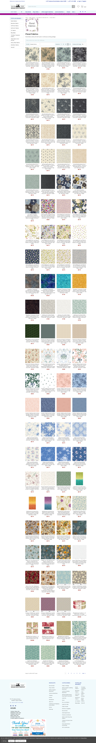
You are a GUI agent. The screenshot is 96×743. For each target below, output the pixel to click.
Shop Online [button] (14, 12)
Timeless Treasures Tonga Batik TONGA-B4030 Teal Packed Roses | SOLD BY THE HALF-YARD (63, 291)
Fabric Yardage (65, 685)
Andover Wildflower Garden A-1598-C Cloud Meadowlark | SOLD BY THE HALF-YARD (64, 614)
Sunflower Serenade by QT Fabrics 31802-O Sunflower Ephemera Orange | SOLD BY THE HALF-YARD (63, 537)
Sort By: (28, 44)
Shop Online (35, 12)
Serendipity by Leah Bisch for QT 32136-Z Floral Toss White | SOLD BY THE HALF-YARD (79, 242)
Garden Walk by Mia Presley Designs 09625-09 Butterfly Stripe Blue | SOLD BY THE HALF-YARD (79, 415)
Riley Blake (13, 32)
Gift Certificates (65, 727)
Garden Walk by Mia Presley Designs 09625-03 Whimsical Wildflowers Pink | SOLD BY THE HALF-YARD (48, 366)
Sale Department (66, 712)
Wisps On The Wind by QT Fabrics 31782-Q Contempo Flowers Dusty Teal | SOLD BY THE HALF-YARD (79, 537)
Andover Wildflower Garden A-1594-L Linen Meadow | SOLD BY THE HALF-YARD (32, 614)
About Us (51, 701)
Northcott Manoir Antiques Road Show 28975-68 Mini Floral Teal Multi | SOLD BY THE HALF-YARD (48, 341)
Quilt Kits (64, 698)
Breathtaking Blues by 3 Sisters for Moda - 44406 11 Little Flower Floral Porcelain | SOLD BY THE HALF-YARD (48, 167)
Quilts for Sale (65, 704)
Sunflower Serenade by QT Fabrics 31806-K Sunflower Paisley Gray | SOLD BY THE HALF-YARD (32, 537)
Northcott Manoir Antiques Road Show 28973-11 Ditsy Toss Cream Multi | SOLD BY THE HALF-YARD (79, 341)
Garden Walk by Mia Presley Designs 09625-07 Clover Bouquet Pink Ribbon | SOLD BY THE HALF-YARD (79, 366)
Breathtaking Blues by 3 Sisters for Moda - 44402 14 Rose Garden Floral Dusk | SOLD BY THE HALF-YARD (64, 116)
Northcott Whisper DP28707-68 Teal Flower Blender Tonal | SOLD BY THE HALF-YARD (64, 662)
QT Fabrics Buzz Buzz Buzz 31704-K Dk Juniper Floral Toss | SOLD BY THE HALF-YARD (64, 562)
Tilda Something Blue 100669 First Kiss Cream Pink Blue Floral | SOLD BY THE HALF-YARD (32, 464)
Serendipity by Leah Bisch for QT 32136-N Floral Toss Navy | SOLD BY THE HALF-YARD (32, 266)
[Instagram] (83, 12)
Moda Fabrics (14, 21)
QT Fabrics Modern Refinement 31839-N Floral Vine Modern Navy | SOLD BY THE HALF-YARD (63, 191)
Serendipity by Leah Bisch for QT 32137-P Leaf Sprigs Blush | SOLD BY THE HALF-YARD (63, 266)
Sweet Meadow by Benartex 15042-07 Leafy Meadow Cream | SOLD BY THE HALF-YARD (48, 488)
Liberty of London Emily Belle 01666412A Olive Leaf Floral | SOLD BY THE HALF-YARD (79, 316)
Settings (5, 741)
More (73, 12)
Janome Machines (59, 12)
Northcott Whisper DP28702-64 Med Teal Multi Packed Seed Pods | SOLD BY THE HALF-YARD (79, 638)
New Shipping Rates (23, 14)
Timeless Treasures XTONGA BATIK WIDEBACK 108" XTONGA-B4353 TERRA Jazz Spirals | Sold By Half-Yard (32, 292)
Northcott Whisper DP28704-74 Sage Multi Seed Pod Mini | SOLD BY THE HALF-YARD (48, 662)
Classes (68, 12)
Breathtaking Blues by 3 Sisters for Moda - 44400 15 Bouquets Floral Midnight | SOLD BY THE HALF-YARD (79, 64)
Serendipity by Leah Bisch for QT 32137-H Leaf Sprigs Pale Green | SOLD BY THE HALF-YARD (48, 266)
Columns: (58, 44)
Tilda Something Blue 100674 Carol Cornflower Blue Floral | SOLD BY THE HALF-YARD (63, 464)
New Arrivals (28, 12)
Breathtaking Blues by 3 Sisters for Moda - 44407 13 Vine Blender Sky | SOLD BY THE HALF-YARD (32, 191)
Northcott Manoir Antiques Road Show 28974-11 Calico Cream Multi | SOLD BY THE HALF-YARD (63, 341)
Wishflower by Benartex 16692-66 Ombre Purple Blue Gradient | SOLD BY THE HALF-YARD (48, 513)
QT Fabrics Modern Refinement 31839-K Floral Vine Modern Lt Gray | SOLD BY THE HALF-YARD (79, 191)
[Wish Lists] (78, 7)
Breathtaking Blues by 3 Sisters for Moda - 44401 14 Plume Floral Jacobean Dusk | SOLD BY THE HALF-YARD (32, 116)
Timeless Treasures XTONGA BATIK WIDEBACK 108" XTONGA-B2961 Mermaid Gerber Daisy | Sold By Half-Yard (48, 292)
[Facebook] (80, 12)
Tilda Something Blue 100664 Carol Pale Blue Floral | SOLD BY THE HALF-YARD (63, 439)
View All (12, 47)
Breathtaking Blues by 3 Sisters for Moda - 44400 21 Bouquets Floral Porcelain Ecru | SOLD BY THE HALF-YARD (48, 91)
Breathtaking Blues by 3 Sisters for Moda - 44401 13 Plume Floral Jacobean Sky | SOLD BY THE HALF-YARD (79, 90)
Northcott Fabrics (15, 28)
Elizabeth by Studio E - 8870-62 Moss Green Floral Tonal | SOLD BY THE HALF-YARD (63, 638)
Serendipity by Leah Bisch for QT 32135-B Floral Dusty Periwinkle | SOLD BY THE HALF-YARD (48, 242)
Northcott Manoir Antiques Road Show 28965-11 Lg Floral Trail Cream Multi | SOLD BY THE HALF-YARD (32, 366)
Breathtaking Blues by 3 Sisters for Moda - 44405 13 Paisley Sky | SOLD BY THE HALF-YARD (32, 166)
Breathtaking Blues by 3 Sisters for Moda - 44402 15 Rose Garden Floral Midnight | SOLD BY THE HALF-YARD (79, 116)
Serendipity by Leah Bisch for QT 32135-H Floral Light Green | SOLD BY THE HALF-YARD (64, 242)
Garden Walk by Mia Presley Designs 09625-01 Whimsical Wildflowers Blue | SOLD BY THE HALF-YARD (64, 366)
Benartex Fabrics (14, 23)
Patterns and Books (66, 715)
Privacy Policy (84, 738)
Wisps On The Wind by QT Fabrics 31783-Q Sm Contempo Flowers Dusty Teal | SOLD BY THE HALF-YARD (48, 563)
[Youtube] (85, 12)
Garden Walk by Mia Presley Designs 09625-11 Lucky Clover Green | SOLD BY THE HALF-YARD (48, 390)
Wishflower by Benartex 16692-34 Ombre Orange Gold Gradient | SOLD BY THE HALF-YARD (32, 513)
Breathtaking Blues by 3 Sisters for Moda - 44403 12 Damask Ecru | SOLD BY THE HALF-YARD (48, 141)
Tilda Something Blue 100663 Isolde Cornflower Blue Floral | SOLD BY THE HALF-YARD (48, 439)
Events (50, 697)
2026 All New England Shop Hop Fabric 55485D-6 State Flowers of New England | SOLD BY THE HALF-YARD (48, 216)
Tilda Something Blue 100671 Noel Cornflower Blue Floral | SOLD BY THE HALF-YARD (48, 464)
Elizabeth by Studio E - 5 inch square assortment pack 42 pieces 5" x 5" (48, 637)
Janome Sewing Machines (65, 692)
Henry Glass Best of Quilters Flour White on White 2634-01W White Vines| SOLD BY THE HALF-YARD (79, 562)
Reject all (11, 741)
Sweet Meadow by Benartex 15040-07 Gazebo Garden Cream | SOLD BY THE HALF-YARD (32, 488)
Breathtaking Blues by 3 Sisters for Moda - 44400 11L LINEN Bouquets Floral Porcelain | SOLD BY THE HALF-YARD (48, 65)
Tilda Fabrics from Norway (15, 39)
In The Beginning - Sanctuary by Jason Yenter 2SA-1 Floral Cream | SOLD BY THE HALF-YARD (79, 662)
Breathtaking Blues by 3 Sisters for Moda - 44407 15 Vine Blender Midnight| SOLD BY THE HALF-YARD (48, 191)
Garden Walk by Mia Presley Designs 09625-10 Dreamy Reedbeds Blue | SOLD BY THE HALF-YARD (48, 415)
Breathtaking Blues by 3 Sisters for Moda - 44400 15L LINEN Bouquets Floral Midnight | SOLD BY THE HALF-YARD (32, 91)
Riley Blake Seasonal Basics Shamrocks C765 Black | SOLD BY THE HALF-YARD (32, 340)
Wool (63, 700)
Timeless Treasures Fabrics (15, 36)
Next (83, 673)
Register (84, 1)
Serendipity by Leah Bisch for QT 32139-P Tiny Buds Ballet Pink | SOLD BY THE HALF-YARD (63, 216)
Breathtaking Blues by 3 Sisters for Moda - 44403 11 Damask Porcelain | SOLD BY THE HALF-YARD (32, 141)
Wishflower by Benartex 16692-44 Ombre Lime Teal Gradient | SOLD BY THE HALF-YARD (79, 488)
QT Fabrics (13, 30)
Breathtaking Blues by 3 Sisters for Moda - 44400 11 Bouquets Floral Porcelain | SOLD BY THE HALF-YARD (32, 64)
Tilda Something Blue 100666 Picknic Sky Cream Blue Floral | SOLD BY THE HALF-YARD (79, 439)
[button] (28, 728)
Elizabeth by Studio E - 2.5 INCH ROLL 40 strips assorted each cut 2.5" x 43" (79, 614)
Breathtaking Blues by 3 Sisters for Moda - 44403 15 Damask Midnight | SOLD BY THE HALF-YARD (64, 141)
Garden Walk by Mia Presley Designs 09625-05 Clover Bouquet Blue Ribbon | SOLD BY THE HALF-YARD (32, 390)
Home (50, 707)
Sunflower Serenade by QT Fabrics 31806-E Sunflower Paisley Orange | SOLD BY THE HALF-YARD (48, 537)
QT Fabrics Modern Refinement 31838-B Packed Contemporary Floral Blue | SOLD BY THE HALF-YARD (32, 217)
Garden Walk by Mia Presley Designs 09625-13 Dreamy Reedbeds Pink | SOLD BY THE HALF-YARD (32, 415)
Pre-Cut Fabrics (65, 702)
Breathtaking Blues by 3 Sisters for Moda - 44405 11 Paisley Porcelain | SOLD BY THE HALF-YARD (79, 141)
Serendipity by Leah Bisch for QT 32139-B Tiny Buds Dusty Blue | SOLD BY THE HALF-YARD (79, 266)
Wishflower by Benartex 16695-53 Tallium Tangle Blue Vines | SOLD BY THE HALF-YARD (79, 513)
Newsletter (51, 699)
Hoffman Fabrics (14, 25)
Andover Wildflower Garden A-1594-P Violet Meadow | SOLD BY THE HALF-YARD (48, 614)
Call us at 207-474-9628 (17, 702)
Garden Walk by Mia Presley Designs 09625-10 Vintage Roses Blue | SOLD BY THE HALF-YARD (79, 390)
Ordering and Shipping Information (54, 704)
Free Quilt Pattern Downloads (66, 724)
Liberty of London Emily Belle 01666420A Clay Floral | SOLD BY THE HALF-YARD (48, 316)
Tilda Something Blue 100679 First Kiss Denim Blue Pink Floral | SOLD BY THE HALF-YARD (79, 464)
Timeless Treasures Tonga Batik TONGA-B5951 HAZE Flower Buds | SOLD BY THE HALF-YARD (79, 291)
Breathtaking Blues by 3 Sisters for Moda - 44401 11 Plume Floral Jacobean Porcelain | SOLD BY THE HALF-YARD (63, 91)
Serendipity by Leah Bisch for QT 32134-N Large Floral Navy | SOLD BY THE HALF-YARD (79, 216)
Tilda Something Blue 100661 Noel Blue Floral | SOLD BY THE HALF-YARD (32, 439)
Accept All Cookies (20, 741)
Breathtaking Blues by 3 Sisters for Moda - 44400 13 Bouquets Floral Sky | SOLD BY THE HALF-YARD (64, 64)
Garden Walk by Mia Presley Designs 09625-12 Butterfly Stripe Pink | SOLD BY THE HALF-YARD (64, 415)
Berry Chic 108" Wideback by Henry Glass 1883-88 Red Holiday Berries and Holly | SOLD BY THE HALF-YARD (32, 588)
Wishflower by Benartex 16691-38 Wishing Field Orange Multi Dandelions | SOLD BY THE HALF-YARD (63, 513)
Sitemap (51, 709)
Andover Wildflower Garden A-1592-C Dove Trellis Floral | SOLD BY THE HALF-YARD (79, 587)
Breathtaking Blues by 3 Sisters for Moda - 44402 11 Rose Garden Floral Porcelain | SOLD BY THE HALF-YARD (48, 116)
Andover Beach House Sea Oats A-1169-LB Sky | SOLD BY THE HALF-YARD (63, 587)
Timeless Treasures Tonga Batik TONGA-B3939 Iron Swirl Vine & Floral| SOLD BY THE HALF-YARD (32, 316)
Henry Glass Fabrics (15, 42)
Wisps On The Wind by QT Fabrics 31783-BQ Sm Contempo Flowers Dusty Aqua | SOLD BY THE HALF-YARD (32, 563)
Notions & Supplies (66, 708)
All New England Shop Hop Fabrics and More (67, 695)
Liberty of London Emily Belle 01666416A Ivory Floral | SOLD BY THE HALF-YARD (64, 316)
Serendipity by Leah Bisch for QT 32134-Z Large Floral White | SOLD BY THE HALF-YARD (32, 242)
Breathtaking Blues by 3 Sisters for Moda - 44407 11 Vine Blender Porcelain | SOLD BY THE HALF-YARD (64, 166)
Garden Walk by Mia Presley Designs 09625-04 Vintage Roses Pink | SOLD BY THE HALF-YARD (64, 390)
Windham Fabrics (15, 45)
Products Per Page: (77, 44)
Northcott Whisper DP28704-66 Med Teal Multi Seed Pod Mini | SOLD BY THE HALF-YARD (32, 662)
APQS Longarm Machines (47, 12)
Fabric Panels (65, 706)
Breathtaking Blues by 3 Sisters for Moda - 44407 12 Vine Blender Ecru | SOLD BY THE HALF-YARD (79, 166)
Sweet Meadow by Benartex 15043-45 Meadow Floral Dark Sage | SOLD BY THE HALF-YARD (64, 488)
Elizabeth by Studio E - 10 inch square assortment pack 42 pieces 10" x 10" (32, 637)
